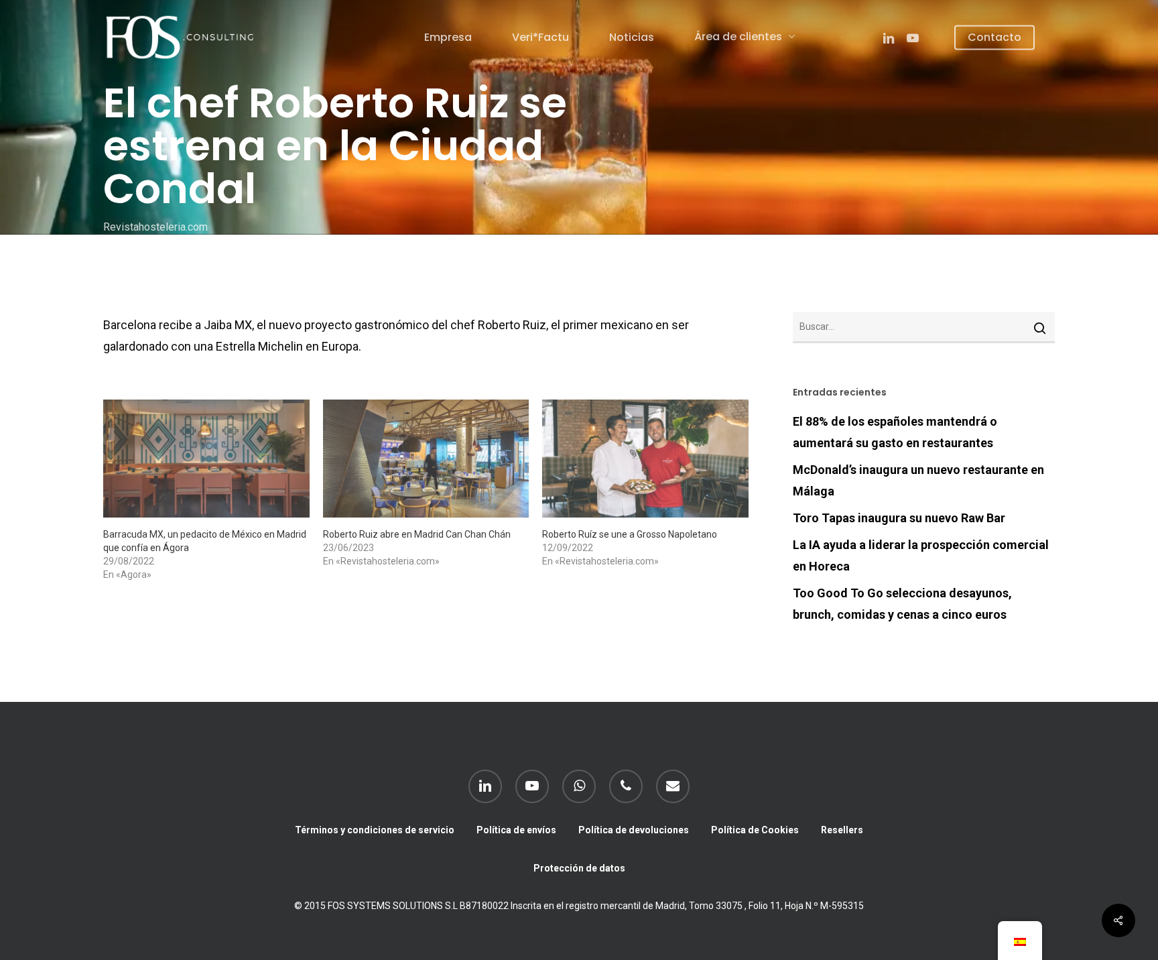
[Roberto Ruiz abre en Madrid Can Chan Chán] (426, 459)
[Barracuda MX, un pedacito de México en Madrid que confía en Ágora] (206, 459)
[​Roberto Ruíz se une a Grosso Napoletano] (645, 459)
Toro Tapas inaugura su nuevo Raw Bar (899, 518)
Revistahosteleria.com (155, 227)
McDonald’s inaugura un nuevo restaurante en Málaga (918, 480)
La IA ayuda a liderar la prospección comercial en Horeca (921, 555)
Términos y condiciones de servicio (374, 830)
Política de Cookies (755, 830)
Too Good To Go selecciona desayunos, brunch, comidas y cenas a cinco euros (902, 603)
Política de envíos (516, 830)
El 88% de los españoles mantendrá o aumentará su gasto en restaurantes (895, 432)
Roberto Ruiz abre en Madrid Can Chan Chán (417, 534)
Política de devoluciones (633, 830)
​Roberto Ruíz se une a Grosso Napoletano (629, 534)
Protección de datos (579, 868)
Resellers (842, 830)
